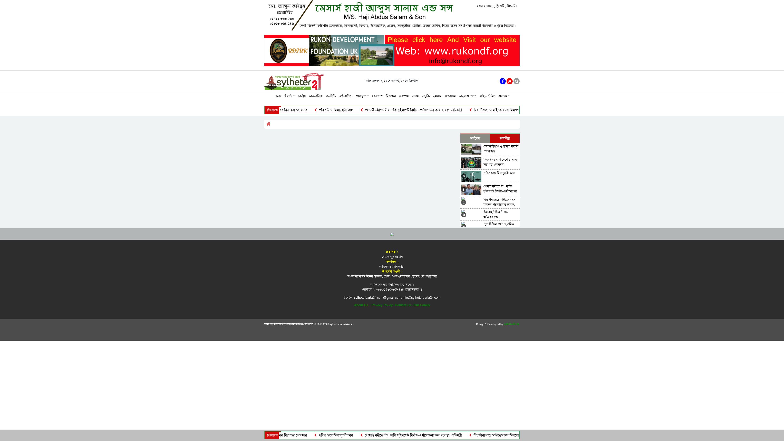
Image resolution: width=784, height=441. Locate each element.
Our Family (422, 305)
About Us (361, 305)
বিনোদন (391, 96)
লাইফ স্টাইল (487, 96)
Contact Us (403, 305)
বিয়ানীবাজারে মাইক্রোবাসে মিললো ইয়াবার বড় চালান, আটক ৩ (495, 110)
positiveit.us (512, 324)
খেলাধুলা (361, 96)
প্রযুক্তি (426, 96)
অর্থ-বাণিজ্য (346, 96)
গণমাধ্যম (450, 96)
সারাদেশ (377, 96)
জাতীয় (302, 96)
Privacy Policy (382, 305)
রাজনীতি (331, 96)
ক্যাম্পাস (404, 96)
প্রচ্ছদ (278, 96)
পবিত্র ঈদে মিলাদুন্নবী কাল (316, 110)
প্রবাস (415, 96)
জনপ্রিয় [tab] (505, 138)
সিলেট (288, 96)
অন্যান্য (503, 96)
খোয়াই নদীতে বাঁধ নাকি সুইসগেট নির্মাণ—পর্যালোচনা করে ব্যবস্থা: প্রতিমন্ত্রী (394, 110)
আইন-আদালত (468, 96)
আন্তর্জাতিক (315, 96)
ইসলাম (437, 96)
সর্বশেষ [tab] (475, 138)
